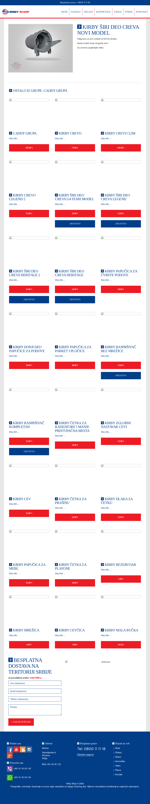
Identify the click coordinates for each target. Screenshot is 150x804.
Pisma (129, 12)
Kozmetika (103, 12)
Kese (64, 12)
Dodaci (76, 12)
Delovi (88, 12)
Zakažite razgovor (85, 754)
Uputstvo (75, 224)
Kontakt (142, 12)
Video (118, 12)
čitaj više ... (14, 138)
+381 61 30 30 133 (22, 768)
